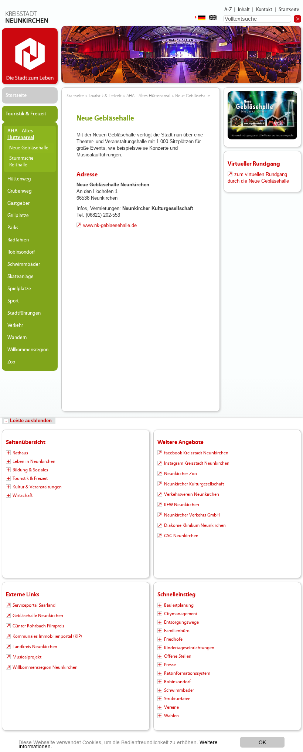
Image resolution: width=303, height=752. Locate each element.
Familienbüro (177, 630)
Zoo (11, 362)
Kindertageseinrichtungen (189, 647)
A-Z (228, 10)
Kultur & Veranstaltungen (37, 487)
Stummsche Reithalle (21, 161)
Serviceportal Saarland (34, 605)
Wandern (17, 338)
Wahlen (171, 715)
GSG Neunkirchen (181, 535)
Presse (170, 664)
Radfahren (18, 240)
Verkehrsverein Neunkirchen (191, 494)
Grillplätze (18, 216)
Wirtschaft (23, 495)
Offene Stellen (177, 656)
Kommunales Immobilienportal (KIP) (47, 636)
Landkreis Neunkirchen (35, 646)
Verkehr (15, 325)
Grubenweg (19, 191)
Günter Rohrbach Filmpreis (38, 626)
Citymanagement (180, 613)
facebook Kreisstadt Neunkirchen (196, 452)
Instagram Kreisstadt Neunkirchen (196, 463)
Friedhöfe (173, 639)
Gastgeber (18, 203)
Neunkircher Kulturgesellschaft (194, 484)
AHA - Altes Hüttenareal (20, 134)
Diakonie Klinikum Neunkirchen (195, 525)
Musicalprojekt (27, 657)
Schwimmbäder (23, 264)
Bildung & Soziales (30, 469)
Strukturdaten (177, 698)
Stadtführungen (24, 313)
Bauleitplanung (179, 605)
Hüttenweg (19, 179)
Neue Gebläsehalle (28, 148)
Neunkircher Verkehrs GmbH (192, 515)
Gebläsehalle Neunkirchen (38, 615)
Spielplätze (19, 289)
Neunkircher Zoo (180, 473)
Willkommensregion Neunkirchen (45, 667)
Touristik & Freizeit (26, 114)
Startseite (289, 10)
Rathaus (20, 452)
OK (262, 742)
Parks (12, 228)
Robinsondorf (21, 252)
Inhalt (244, 10)
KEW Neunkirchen (181, 504)
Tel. (80, 215)
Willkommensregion (27, 350)
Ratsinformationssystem (187, 673)
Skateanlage (20, 277)
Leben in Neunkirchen (34, 461)
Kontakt (264, 10)
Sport (13, 301)
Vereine (171, 707)
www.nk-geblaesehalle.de (110, 225)
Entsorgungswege (181, 622)
